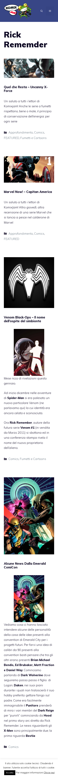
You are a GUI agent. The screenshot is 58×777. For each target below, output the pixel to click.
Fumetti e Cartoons (33, 138)
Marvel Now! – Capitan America (28, 192)
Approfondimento (21, 132)
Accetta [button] (9, 772)
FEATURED (11, 138)
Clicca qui (49, 772)
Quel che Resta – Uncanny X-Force (26, 89)
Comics (39, 132)
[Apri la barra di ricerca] (41, 11)
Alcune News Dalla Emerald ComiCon (25, 565)
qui (22, 408)
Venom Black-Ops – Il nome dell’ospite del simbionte (24, 319)
